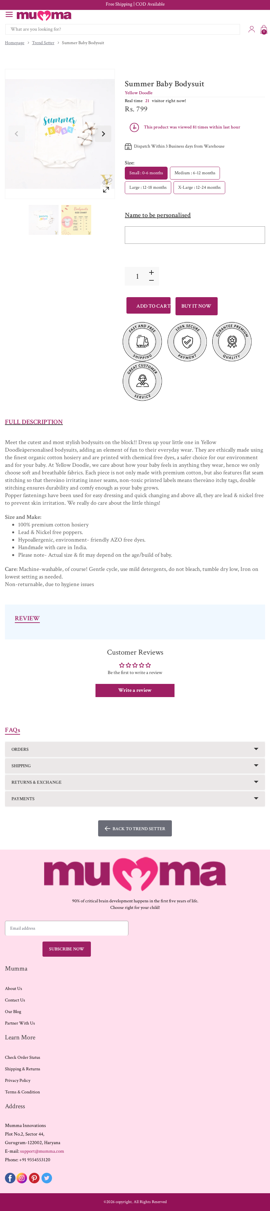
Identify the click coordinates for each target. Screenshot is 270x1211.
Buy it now (196, 306)
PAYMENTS (23, 799)
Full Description (34, 422)
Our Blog (13, 1012)
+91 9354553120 (34, 1160)
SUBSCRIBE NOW (66, 949)
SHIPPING (21, 766)
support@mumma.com (42, 1151)
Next (103, 134)
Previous (17, 134)
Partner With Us (20, 1023)
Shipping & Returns (22, 1069)
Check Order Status (22, 1057)
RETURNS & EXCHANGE (37, 782)
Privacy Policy (17, 1081)
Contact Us (15, 1000)
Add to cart (153, 306)
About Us (13, 989)
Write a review (135, 690)
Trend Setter (43, 43)
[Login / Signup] (251, 29)
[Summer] (43, 220)
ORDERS (20, 749)
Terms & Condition (22, 1092)
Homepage (14, 43)
